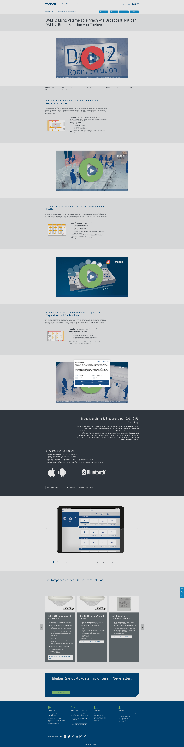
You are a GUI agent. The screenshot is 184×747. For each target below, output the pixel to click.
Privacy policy (100, 361)
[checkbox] (76, 375)
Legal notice (106, 361)
